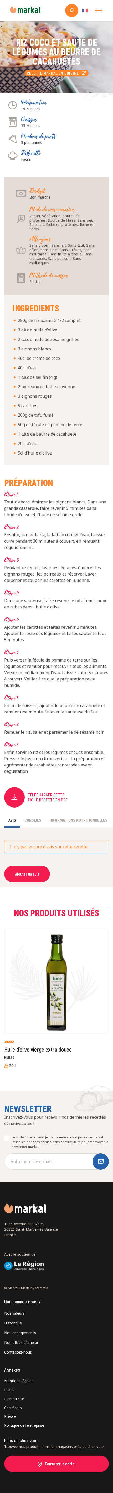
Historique (13, 1322)
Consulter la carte (60, 1463)
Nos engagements (20, 1332)
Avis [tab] (12, 820)
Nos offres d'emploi (21, 1342)
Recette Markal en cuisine (54, 72)
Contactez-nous (18, 1352)
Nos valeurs (14, 1313)
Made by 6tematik (34, 1288)
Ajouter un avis (27, 873)
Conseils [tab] (32, 820)
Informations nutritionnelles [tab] (78, 820)
